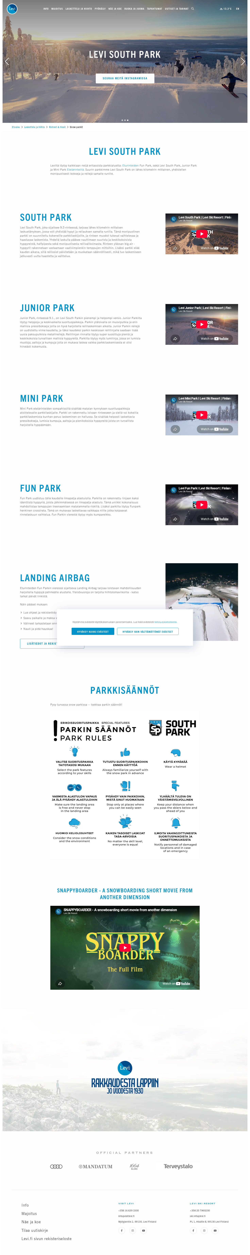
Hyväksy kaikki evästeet (93, 631)
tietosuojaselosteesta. (165, 621)
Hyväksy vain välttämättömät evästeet (148, 631)
